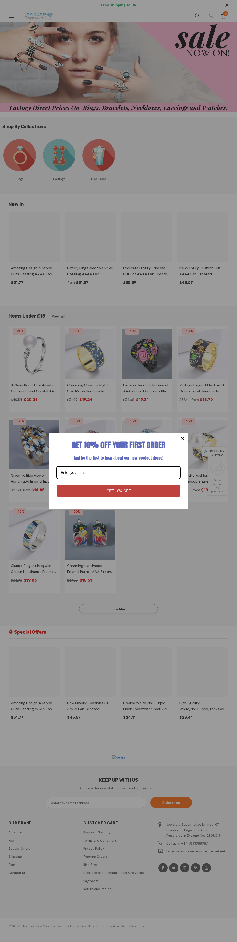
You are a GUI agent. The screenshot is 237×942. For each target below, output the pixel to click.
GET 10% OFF (118, 491)
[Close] (182, 438)
